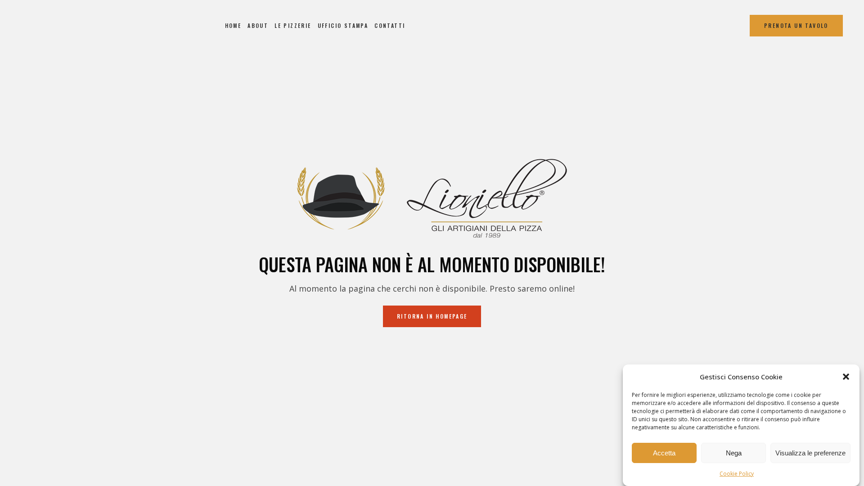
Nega (734, 453)
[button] (846, 376)
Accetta (664, 453)
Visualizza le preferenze (810, 453)
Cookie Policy (737, 473)
